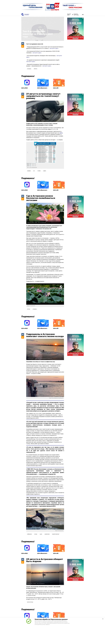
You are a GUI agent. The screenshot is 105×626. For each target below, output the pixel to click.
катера (35, 534)
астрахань (29, 68)
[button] (62, 152)
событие (35, 68)
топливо (39, 170)
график (44, 170)
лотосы (28, 309)
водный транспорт (55, 534)
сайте (61, 133)
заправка (29, 170)
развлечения (47, 534)
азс (34, 170)
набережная (29, 534)
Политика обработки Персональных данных (51, 619)
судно (41, 534)
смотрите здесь (54, 48)
